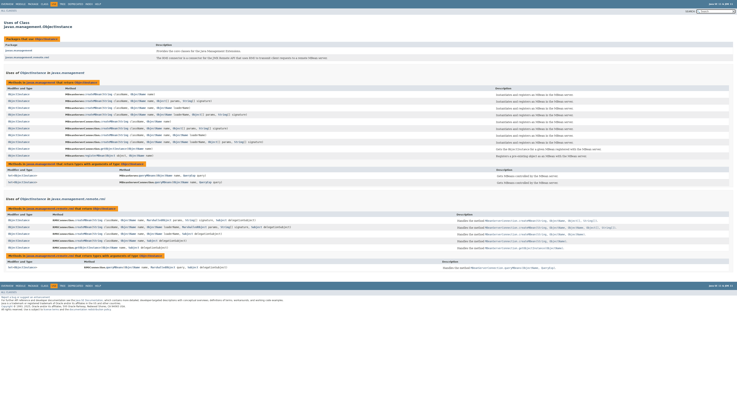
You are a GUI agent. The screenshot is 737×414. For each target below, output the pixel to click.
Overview (7, 4)
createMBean (92, 94)
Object (161, 101)
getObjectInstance (114, 148)
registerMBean (94, 155)
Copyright (7, 306)
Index (89, 4)
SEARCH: (690, 11)
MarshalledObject (159, 220)
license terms (51, 309)
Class (44, 4)
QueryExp (189, 175)
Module (21, 4)
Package (33, 4)
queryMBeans (147, 175)
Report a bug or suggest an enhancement (25, 297)
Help (98, 4)
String (107, 94)
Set (10, 175)
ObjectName (138, 94)
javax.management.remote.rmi (27, 57)
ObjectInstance (46, 39)
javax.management (18, 50)
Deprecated (75, 4)
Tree (63, 4)
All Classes (9, 10)
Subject (221, 220)
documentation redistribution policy (90, 309)
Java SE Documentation (89, 300)
